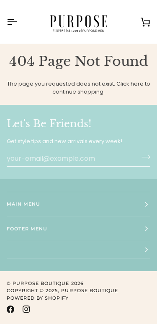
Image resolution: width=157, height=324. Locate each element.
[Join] (143, 157)
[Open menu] (19, 22)
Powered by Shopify (38, 298)
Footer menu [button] (27, 229)
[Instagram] (26, 309)
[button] (78, 250)
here (137, 84)
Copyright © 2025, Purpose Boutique (62, 290)
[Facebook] (10, 309)
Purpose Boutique (41, 283)
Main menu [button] (23, 204)
